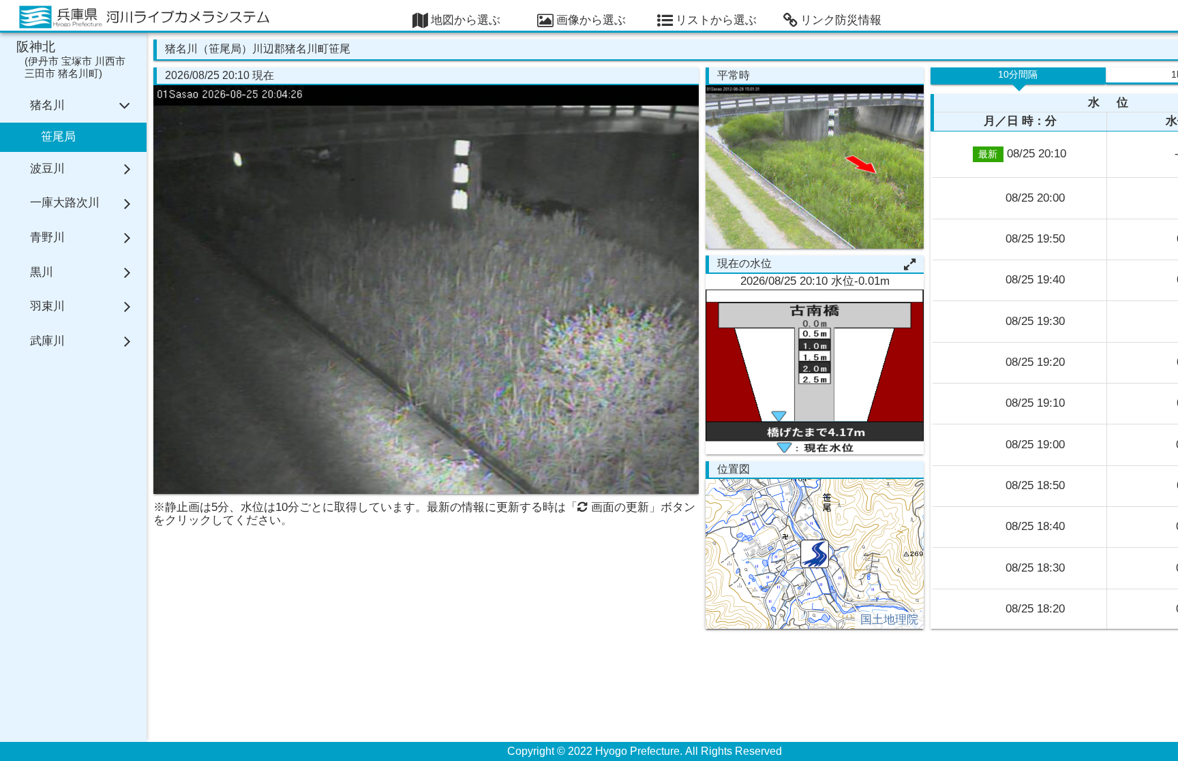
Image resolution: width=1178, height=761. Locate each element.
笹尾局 (58, 136)
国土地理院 (889, 619)
